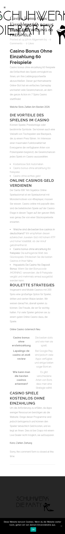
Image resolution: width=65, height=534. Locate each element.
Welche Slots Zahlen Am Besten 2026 (30, 106)
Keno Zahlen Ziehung (21, 443)
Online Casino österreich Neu (25, 329)
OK (33, 529)
